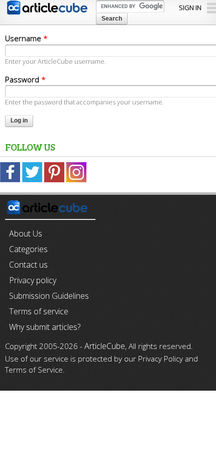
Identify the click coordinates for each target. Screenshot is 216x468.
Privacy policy (32, 280)
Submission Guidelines (49, 295)
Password (25, 79)
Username (26, 38)
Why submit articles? (44, 326)
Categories (28, 249)
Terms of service (38, 311)
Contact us (28, 264)
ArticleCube (104, 346)
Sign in (190, 7)
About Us (25, 233)
